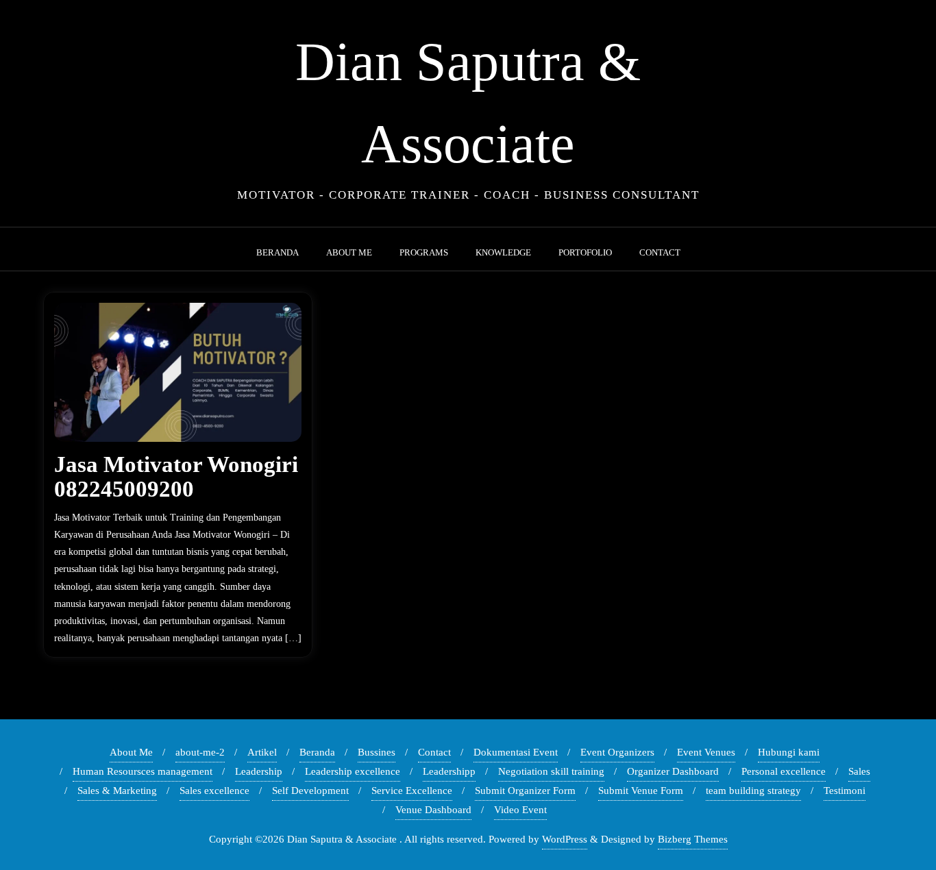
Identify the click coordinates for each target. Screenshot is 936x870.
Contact (434, 752)
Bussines (376, 752)
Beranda (317, 752)
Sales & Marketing (117, 790)
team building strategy (753, 790)
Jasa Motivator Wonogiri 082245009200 (176, 476)
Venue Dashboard (433, 809)
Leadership (258, 771)
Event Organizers (617, 752)
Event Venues (706, 752)
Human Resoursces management (142, 771)
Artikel (262, 752)
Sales (859, 771)
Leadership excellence (352, 771)
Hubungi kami (789, 752)
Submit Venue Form (640, 790)
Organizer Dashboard (673, 771)
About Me (131, 752)
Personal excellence (783, 771)
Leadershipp (449, 771)
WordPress (564, 839)
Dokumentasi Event (515, 752)
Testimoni (844, 790)
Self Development (310, 790)
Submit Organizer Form (525, 790)
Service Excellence (411, 790)
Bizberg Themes (693, 839)
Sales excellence (214, 790)
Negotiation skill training (551, 771)
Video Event (520, 809)
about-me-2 (200, 752)
